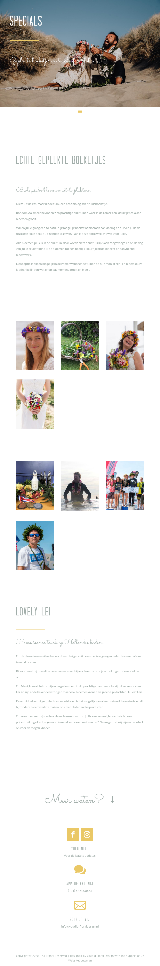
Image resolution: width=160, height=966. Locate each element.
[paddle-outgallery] (80, 510)
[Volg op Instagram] (87, 834)
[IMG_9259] (125, 369)
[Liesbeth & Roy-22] (35, 428)
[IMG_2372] (80, 369)
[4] (35, 369)
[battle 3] (35, 569)
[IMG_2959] (35, 509)
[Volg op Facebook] (73, 834)
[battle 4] (125, 509)
